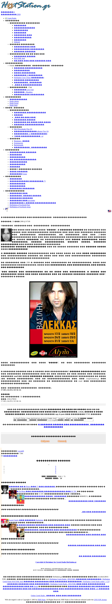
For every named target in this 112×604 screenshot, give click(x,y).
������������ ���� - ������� (45, 496)
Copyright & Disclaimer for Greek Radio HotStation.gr (56, 562)
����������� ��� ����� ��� (86, 535)
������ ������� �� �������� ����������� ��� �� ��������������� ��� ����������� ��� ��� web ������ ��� (56, 588)
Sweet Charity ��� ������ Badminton (26, 520)
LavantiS (21, 451)
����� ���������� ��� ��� (87, 545)
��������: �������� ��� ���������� (50, 530)
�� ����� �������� (92, 556)
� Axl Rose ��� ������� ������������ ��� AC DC (47, 491)
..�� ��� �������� (93, 512)
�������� (10, 456)
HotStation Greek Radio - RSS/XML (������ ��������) (76, 579)
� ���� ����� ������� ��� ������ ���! (44, 525)
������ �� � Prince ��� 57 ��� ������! (32, 487)
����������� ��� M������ (87, 501)
